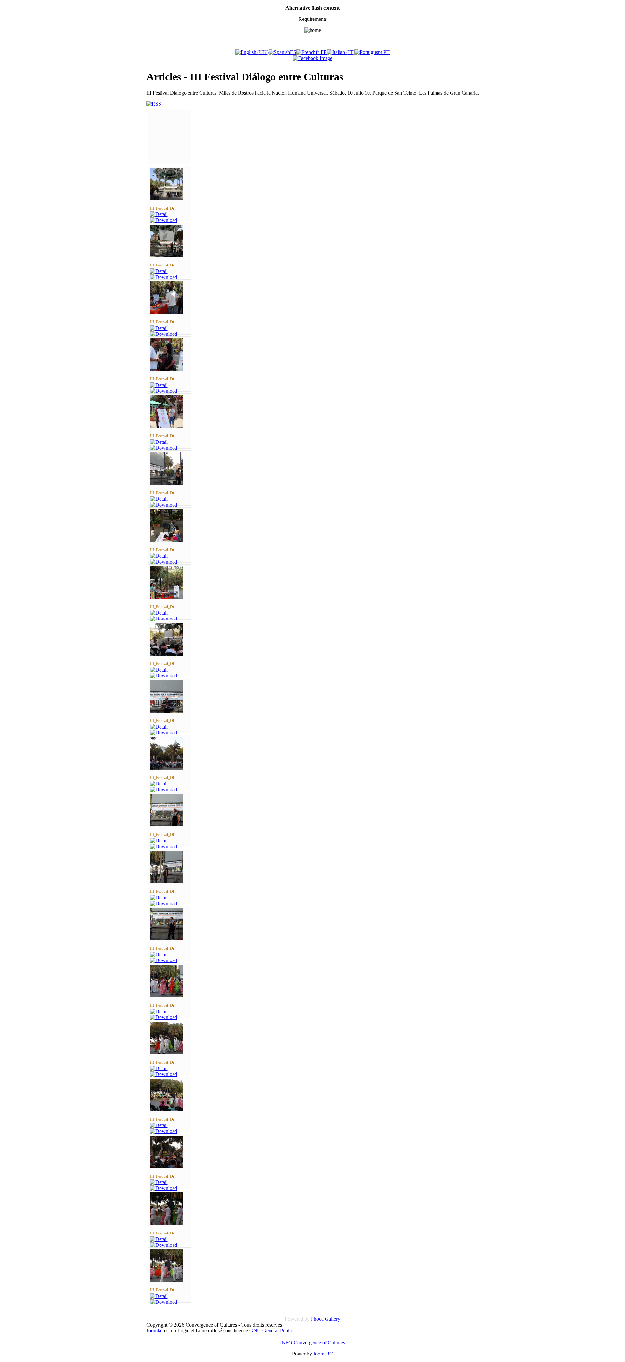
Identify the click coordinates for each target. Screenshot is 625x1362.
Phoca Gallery (325, 1319)
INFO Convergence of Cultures (312, 1342)
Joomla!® (323, 1353)
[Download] (163, 220)
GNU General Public (271, 1330)
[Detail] (159, 214)
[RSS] (153, 104)
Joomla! (154, 1330)
